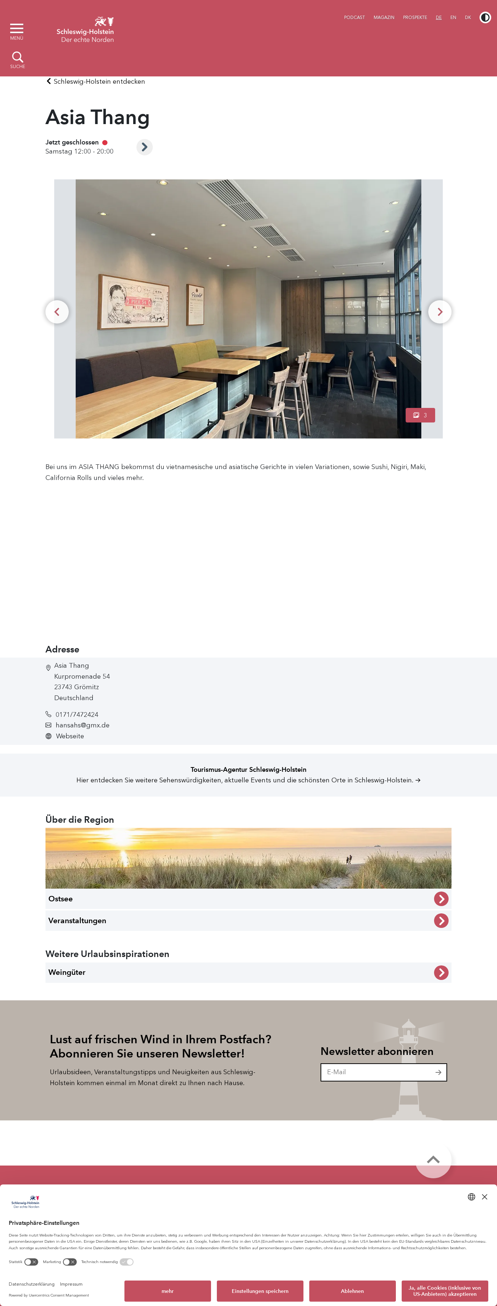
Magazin (384, 17)
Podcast (354, 17)
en (453, 17)
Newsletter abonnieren (377, 1051)
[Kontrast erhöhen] (485, 17)
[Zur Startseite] (85, 28)
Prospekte (415, 17)
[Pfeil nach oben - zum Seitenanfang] (433, 1160)
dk (468, 17)
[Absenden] (438, 1072)
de (439, 17)
